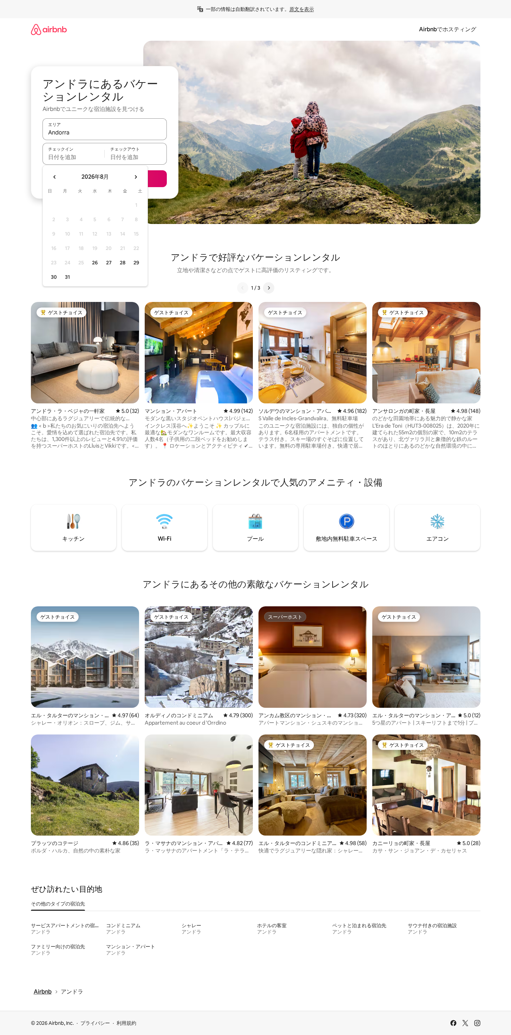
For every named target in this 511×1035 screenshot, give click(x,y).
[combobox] (104, 132)
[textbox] (73, 157)
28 (122, 262)
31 (67, 277)
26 (95, 262)
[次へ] (268, 288)
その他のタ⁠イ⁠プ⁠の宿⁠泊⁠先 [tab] (58, 904)
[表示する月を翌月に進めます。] (135, 177)
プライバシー (95, 1023)
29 (136, 262)
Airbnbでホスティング (447, 29)
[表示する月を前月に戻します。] (55, 177)
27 (109, 262)
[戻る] (242, 288)
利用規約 (126, 1023)
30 (54, 277)
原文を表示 (301, 9)
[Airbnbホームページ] (49, 29)
